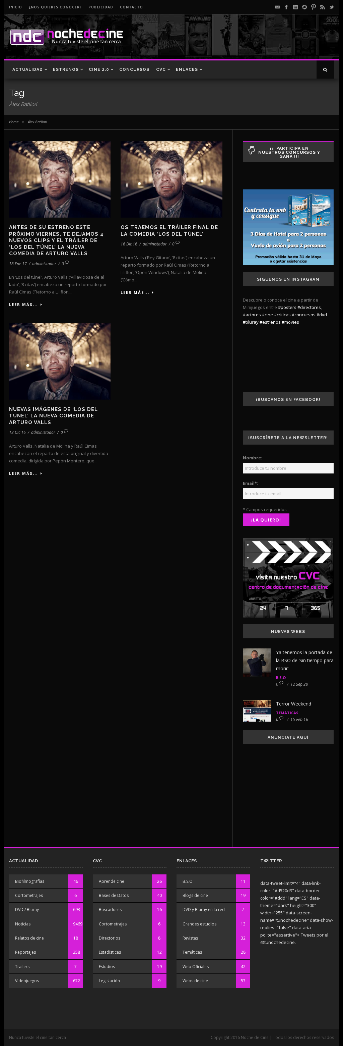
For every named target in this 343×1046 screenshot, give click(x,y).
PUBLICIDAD (100, 7)
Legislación (109, 981)
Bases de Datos (114, 895)
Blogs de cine (195, 895)
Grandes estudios (199, 924)
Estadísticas (110, 952)
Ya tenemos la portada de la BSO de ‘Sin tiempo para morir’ (305, 660)
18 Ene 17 (18, 264)
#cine (267, 315)
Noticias (22, 924)
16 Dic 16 (129, 244)
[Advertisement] (255, 42)
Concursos (134, 69)
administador (44, 264)
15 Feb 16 (299, 719)
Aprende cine (111, 881)
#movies (290, 322)
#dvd (322, 315)
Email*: (250, 483)
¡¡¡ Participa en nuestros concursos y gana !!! (289, 152)
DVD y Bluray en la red (204, 909)
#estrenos (270, 322)
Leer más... (23, 304)
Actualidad (27, 69)
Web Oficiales (196, 966)
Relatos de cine (29, 938)
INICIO (15, 7)
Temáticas (287, 712)
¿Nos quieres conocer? (55, 7)
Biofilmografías (29, 881)
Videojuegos (27, 981)
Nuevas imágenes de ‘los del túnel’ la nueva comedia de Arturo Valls (53, 415)
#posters (287, 307)
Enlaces (187, 69)
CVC (161, 69)
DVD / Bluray (27, 909)
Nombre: (252, 458)
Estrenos (66, 69)
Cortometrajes (29, 895)
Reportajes (25, 952)
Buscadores (110, 909)
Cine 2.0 (99, 69)
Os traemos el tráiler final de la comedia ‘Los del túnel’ (169, 230)
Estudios (107, 966)
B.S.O (281, 677)
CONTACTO (131, 7)
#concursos (304, 315)
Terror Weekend (293, 703)
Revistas (190, 938)
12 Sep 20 (299, 684)
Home (13, 121)
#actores (252, 315)
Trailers (22, 966)
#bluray (251, 322)
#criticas (282, 315)
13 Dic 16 (17, 432)
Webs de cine (195, 981)
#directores (309, 307)
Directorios (109, 938)
